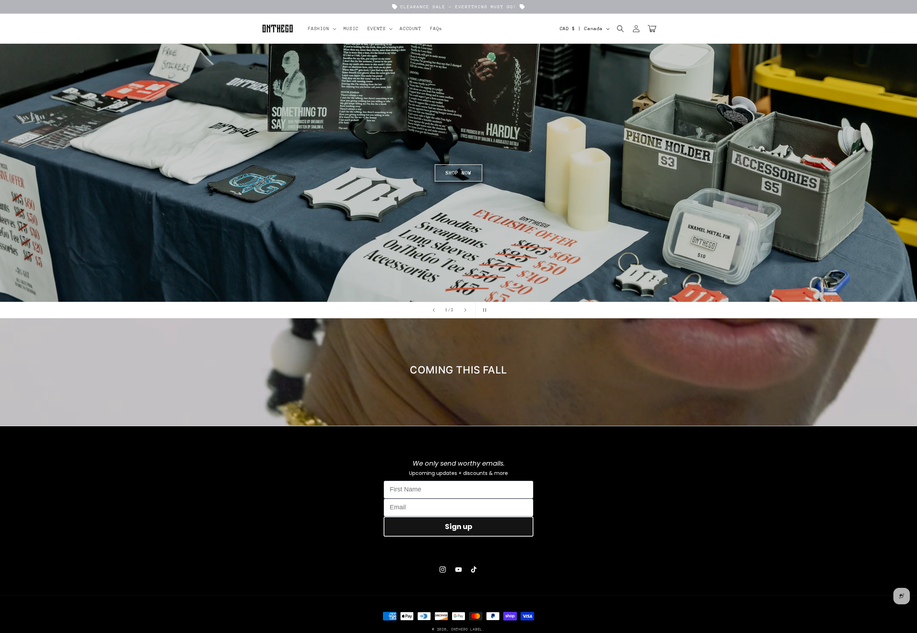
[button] (321, 28)
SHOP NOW (397, 173)
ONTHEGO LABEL (466, 629)
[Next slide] (465, 310)
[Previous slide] (434, 310)
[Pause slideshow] (483, 310)
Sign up (458, 527)
